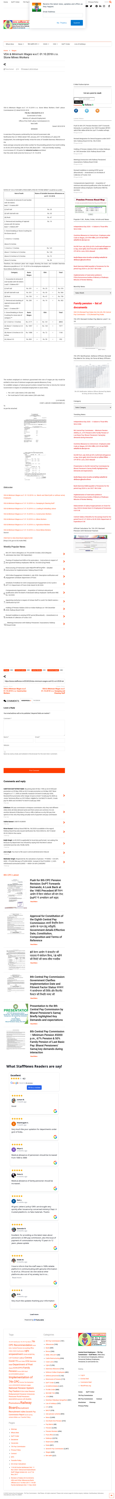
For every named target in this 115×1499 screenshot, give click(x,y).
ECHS (15, 1368)
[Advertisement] (34, 91)
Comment (7, 718)
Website (6, 745)
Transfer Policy (25, 1417)
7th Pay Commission (18, 1446)
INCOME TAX (50, 1393)
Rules (48, 1445)
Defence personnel (52, 1376)
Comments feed (86, 1382)
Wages (48, 1452)
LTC (47, 1407)
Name (6, 737)
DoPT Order (66, 44)
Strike (16, 1417)
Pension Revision (52, 1431)
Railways (49, 1438)
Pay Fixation (14, 1391)
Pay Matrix (49, 1424)
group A (21, 1374)
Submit (77, 23)
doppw (11, 1368)
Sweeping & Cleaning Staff (45, 503)
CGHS (45, 44)
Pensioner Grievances (27, 1394)
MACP (48, 1410)
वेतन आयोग (49, 1456)
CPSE (27, 1361)
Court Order (21, 1361)
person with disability (24, 1399)
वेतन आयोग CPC (33, 44)
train (19, 1417)
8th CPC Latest (11, 875)
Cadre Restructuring (53, 1358)
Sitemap (14, 1429)
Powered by (78, 105)
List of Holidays (80, 44)
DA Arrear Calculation (18, 1464)
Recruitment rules (17, 1411)
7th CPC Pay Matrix (25, 1342)
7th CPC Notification (14, 1342)
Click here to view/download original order (18, 538)
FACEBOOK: (37, 700)
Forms (19, 1371)
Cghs (47, 1365)
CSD (54, 44)
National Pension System (21, 1388)
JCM (47, 1396)
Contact (14, 1453)
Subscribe (78, 102)
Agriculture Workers (43, 524)
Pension (48, 1428)
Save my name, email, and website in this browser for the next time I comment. (31, 754)
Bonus (48, 1351)
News (20, 44)
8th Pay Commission (53, 1341)
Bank (47, 1348)
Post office (49, 1435)
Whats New (10, 44)
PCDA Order (24, 1391)
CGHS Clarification (18, 1351)
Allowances (50, 1344)
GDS (22, 1371)
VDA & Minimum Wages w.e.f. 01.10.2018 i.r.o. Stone (22, 530)
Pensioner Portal (15, 1397)
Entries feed (85, 1379)
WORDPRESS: (26, 700)
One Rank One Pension (54, 1421)
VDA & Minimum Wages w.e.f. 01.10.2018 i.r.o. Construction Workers (15, 691)
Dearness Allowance (53, 1369)
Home (80, 1392)
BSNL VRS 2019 (51, 1355)
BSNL (10, 1348)
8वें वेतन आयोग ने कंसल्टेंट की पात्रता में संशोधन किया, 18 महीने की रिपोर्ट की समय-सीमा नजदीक (46, 956)
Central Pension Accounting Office (23, 1348)
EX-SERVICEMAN (52, 1386)
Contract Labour (18, 1358)
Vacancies (14, 1443)
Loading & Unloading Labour (46, 508)
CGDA (10, 1351)
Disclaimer (14, 1439)
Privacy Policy (16, 1450)
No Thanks (62, 23)
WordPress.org (86, 1386)
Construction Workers (43, 514)
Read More (33, 901)
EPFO (20, 1368)
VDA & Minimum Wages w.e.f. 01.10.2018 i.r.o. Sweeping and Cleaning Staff (53, 691)
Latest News (79, 118)
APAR (34, 1345)
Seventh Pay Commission (54, 1449)
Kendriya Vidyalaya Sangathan (56, 1400)
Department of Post (23, 1364)
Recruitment (23, 1408)
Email (37, 737)
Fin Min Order (50, 1389)
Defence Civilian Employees (55, 1372)
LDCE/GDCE (16, 1385)
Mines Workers (41, 519)
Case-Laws (49, 1362)
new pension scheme (53, 1414)
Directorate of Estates (53, 1379)
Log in (83, 1375)
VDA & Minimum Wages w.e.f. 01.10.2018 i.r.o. (20, 495)
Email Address (49, 12)
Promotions (14, 1403)
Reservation (50, 1442)
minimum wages (25, 1385)
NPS (12, 1457)
